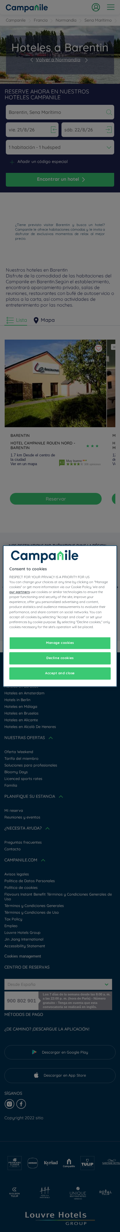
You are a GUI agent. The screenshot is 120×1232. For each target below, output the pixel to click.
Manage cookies (60, 643)
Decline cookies (60, 658)
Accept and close (60, 673)
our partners (19, 592)
